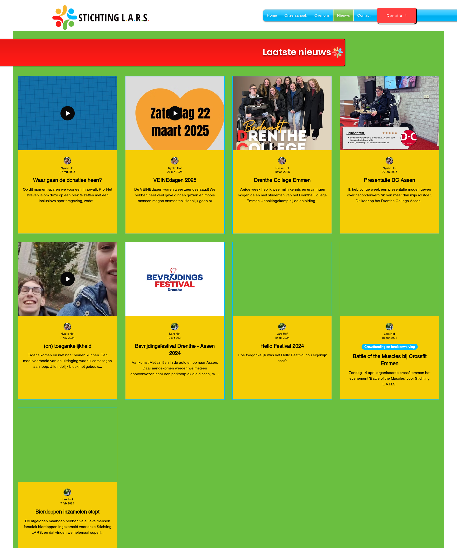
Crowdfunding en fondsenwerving (389, 347)
